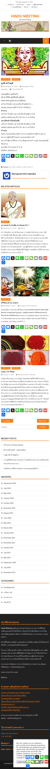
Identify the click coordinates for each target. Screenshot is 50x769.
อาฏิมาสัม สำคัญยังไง (11, 455)
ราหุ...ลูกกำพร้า (6, 736)
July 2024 (7, 488)
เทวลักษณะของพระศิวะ (8, 421)
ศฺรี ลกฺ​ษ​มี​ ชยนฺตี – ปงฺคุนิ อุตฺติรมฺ (15, 450)
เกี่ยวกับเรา (34, 7)
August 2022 (8, 513)
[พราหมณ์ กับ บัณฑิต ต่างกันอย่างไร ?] (25, 205)
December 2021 (9, 538)
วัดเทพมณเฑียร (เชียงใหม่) (10, 710)
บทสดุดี (17, 167)
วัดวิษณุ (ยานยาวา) (8, 704)
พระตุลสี (23, 167)
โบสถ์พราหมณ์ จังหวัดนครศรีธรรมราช (15, 707)
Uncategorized (9, 587)
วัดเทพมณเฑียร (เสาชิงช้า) (10, 698)
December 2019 (9, 572)
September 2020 (10, 562)
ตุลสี (13, 167)
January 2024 (9, 498)
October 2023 (9, 503)
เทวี (32, 167)
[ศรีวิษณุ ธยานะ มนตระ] (25, 281)
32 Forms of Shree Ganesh (13, 445)
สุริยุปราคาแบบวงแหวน (9, 733)
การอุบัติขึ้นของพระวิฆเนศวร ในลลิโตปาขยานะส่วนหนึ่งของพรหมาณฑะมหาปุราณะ (26, 461)
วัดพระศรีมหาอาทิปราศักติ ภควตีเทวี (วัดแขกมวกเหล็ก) (20, 701)
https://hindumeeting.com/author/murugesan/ (29, 178)
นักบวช (26, 7)
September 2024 (10, 483)
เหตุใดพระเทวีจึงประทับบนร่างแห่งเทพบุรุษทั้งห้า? (21, 468)
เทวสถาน (11, 4)
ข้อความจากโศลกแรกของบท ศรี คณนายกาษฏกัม (44, 421)
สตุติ (28, 167)
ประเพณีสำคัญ (16, 7)
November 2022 (9, 508)
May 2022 (7, 523)
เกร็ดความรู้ (5, 79)
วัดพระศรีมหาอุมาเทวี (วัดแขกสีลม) (13, 695)
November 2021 (9, 543)
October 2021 (9, 548)
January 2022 (9, 533)
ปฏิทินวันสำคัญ (37, 4)
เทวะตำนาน (20, 4)
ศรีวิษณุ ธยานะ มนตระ (9, 303)
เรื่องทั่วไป (16, 79)
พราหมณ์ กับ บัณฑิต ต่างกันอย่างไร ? (15, 225)
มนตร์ (28, 4)
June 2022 (7, 518)
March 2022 (8, 528)
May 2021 (7, 558)
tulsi (9, 167)
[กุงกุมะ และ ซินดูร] (25, 350)
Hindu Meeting (25, 16)
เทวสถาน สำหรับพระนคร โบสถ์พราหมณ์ (15, 693)
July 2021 (7, 553)
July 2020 (7, 567)
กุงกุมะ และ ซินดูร (8, 372)
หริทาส (22, 228)
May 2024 (7, 493)
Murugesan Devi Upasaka (24, 174)
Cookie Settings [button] (23, 762)
